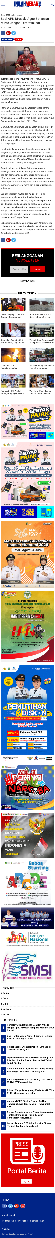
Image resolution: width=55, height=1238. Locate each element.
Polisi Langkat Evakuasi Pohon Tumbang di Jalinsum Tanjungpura (29, 1048)
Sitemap (34, 1221)
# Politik (5, 1014)
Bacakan (8, 39)
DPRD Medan (10, 15)
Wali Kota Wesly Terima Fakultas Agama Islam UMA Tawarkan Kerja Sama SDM (40, 394)
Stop (18, 39)
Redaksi (6, 1221)
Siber (13, 1221)
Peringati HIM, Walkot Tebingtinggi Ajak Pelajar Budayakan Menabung (12, 393)
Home (3, 15)
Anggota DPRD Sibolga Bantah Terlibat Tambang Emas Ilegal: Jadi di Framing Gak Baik (28, 1104)
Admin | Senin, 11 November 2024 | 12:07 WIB (16, 27)
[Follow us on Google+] (16, 1206)
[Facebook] (3, 33)
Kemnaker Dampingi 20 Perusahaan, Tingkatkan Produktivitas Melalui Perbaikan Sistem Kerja (12, 344)
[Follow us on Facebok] (4, 1206)
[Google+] (8, 33)
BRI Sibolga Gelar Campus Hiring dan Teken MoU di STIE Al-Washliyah (29, 1081)
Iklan (42, 1221)
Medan (19, 15)
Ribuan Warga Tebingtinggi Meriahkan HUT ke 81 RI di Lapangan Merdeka (30, 1091)
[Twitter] (13, 33)
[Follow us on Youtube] (22, 1206)
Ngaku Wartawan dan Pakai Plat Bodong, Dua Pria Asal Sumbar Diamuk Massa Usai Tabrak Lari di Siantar (30, 1060)
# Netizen (6, 1009)
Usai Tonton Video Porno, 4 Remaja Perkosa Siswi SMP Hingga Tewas (29, 1037)
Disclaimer (23, 1221)
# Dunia (4, 998)
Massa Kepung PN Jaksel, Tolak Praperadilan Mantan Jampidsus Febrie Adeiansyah (42, 369)
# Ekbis (4, 1003)
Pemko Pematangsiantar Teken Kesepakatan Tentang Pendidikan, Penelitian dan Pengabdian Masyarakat (30, 1115)
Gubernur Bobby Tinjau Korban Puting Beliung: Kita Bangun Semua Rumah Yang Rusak (30, 1070)
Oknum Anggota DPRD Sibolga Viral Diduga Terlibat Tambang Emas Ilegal (29, 1124)
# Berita (5, 993)
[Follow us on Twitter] (10, 1206)
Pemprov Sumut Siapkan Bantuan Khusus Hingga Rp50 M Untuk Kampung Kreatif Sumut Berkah (30, 1028)
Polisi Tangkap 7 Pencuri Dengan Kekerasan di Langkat (12, 317)
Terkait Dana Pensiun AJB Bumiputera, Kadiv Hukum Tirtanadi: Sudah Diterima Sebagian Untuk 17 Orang (42, 344)
